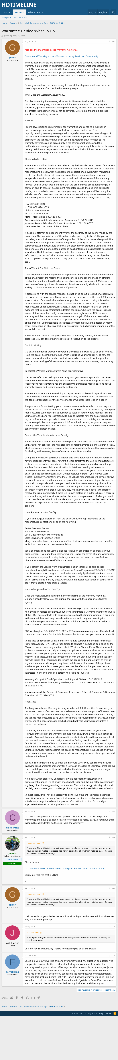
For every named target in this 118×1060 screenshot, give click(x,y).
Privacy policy (91, 1013)
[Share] (109, 41)
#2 (113, 811)
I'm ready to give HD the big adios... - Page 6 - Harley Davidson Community (64, 868)
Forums (19, 12)
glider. (6, 35)
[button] (43, 12)
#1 (113, 41)
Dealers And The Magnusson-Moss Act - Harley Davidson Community (61, 56)
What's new (34, 12)
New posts (6, 17)
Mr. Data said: (33, 932)
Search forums (20, 17)
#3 (113, 837)
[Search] (113, 12)
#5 (113, 926)
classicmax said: (34, 843)
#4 (113, 888)
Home (7, 12)
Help (101, 1013)
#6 (113, 955)
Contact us (77, 1013)
